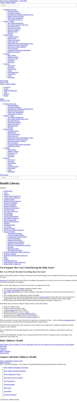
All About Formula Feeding (16, 235)
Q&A (5, 257)
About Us (7, 64)
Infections (7, 223)
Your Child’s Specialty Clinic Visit (18, 25)
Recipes (6, 259)
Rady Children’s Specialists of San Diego (16, 367)
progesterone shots (68, 320)
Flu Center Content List (11, 211)
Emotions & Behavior (10, 206)
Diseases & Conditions (10, 203)
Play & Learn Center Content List (14, 230)
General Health (8, 215)
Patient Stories (12, 69)
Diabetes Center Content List (12, 201)
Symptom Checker (13, 37)
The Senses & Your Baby (15, 250)
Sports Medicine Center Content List (14, 262)
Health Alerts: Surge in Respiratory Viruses (20, 43)
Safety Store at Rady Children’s (17, 47)
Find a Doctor (4, 80)
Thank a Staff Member (6, 361)
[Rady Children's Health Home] (7, 2)
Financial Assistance (14, 30)
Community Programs (14, 13)
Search (2, 99)
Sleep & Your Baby (13, 249)
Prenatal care (4, 280)
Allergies (6, 194)
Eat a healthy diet (9, 292)
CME (5, 92)
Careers (10, 70)
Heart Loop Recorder (10, 220)
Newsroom (11, 67)
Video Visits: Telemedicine (15, 18)
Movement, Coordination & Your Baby (19, 245)
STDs (69, 298)
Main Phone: (35, 344)
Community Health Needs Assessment (19, 50)
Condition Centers (9, 199)
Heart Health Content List (11, 218)
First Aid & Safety (9, 210)
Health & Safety (8, 35)
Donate (6, 95)
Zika (30, 297)
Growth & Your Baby (14, 238)
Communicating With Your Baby (17, 237)
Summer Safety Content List (12, 264)
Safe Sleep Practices (13, 26)
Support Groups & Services (16, 16)
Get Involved (11, 74)
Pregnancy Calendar (10, 254)
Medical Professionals (10, 90)
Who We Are (11, 65)
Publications (11, 77)
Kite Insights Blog (13, 72)
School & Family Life (10, 260)
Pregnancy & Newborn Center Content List (17, 252)
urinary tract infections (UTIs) (26, 313)
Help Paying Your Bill (14, 28)
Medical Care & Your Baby (16, 243)
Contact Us (7, 87)
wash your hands (44, 297)
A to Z (6, 193)
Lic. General (7, 226)
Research (6, 94)
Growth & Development (11, 216)
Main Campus (12, 55)
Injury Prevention (13, 48)
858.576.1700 (4, 82)
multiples (11, 310)
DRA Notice (7, 388)
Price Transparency (9, 381)
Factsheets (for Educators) (11, 208)
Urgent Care (11, 60)
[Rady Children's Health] (7, 84)
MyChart (10, 33)
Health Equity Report (14, 52)
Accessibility (7, 391)
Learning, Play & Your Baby (16, 242)
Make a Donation (5, 351)
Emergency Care (12, 59)
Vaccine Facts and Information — (13, 1)
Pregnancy (11, 247)
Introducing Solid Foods (15, 240)
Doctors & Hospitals (10, 204)
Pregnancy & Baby (9, 232)
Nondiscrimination (9, 384)
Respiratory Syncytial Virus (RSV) (18, 45)
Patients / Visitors (9, 21)
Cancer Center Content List (12, 198)
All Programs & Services (15, 20)
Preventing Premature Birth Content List (16, 255)
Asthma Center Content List (12, 196)
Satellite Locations (13, 57)
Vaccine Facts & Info (14, 40)
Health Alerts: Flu (13, 42)
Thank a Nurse (4, 353)
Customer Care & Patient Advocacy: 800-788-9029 (59, 344)
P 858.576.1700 (4, 100)
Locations (7, 53)
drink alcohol (16, 290)
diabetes (22, 288)
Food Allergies (8, 213)
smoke (9, 290)
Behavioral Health (13, 11)
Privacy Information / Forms (12, 374)
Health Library (12, 38)
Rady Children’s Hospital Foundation (15, 371)
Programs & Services (10, 9)
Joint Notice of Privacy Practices (13, 378)
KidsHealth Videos (9, 225)
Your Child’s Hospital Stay (15, 23)
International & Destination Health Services (20, 14)
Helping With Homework (11, 221)
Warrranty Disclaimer (10, 394)
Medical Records (13, 31)
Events (10, 76)
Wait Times (11, 62)
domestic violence (32, 317)
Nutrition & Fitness (9, 228)
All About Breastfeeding (15, 233)
